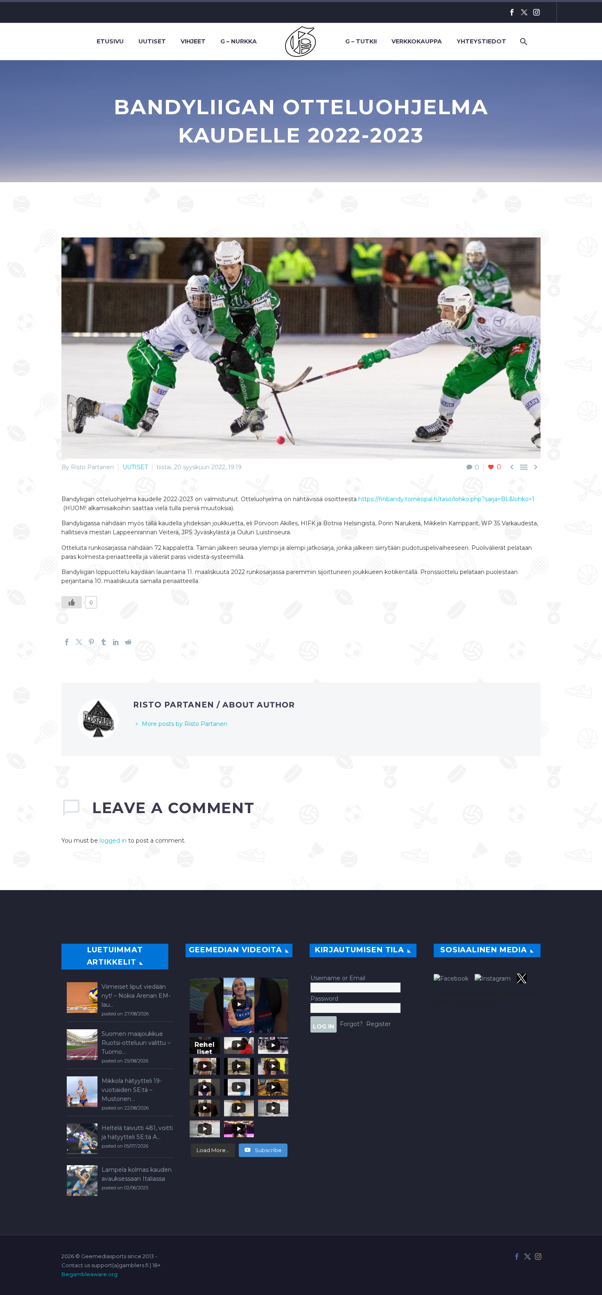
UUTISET (135, 467)
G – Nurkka (238, 41)
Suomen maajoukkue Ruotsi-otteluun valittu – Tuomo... (136, 1042)
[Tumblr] (103, 642)
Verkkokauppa (417, 41)
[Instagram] (536, 12)
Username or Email (337, 978)
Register (378, 1023)
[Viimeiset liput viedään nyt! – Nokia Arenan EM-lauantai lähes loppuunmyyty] (82, 997)
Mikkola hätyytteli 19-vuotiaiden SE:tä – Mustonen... (132, 1090)
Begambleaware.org (89, 1274)
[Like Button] (71, 602)
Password (324, 998)
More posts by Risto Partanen (184, 724)
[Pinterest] (91, 642)
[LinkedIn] (116, 642)
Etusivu (110, 41)
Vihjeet (193, 41)
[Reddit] (128, 642)
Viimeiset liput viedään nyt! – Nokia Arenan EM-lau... (136, 995)
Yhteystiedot (481, 41)
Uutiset (152, 41)
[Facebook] (512, 12)
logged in (113, 840)
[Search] (523, 41)
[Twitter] (524, 12)
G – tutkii (361, 41)
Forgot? (351, 1023)
